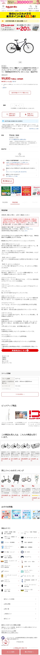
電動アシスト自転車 (34, 10)
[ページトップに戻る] (37, 648)
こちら (27, 227)
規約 (37, 128)
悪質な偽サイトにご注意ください (9, 632)
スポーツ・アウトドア (7, 10)
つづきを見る (19, 394)
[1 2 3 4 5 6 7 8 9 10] (17, 105)
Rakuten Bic (11, 7)
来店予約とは (32, 128)
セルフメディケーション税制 (8, 630)
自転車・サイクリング (20, 10)
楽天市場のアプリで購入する (20, 92)
